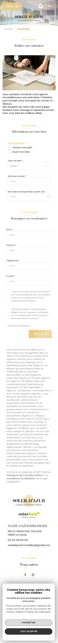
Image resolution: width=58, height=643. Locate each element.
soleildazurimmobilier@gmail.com (29, 545)
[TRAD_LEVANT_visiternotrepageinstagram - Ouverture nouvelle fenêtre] (32, 574)
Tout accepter (28, 631)
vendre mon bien (22, 147)
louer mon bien (21, 151)
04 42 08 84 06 (18, 540)
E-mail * (10, 276)
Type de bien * (15, 160)
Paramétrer (28, 622)
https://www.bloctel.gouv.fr (21, 453)
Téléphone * (12, 260)
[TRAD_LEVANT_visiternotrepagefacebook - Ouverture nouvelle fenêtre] (25, 574)
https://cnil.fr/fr (34, 418)
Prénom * (11, 245)
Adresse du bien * (17, 176)
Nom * (9, 229)
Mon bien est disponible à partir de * (27, 191)
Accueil (9, 29)
